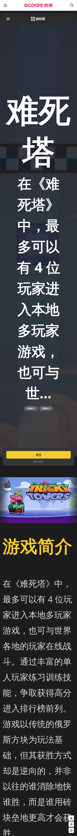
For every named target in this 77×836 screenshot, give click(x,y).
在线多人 (46, 408)
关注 (38, 455)
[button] (71, 818)
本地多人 (31, 408)
